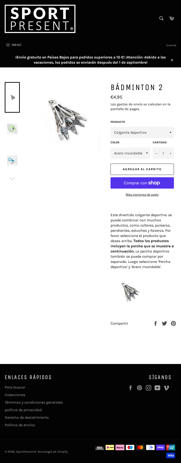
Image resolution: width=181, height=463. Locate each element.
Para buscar (15, 387)
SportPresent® (26, 451)
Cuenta (171, 45)
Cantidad (160, 142)
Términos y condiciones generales (34, 402)
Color (115, 142)
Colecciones (15, 395)
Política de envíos (20, 425)
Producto (118, 122)
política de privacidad (23, 410)
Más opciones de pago (142, 195)
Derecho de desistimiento (27, 417)
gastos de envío (129, 104)
